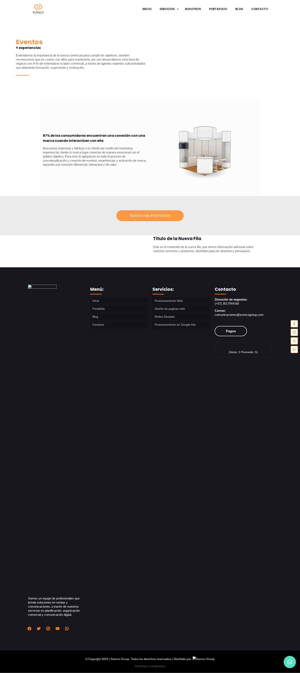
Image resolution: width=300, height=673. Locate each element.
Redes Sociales (165, 316)
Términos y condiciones (150, 666)
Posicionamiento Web (169, 300)
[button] (290, 662)
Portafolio (98, 308)
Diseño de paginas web (170, 308)
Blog (95, 316)
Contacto (98, 324)
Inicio (95, 300)
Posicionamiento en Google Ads (175, 324)
